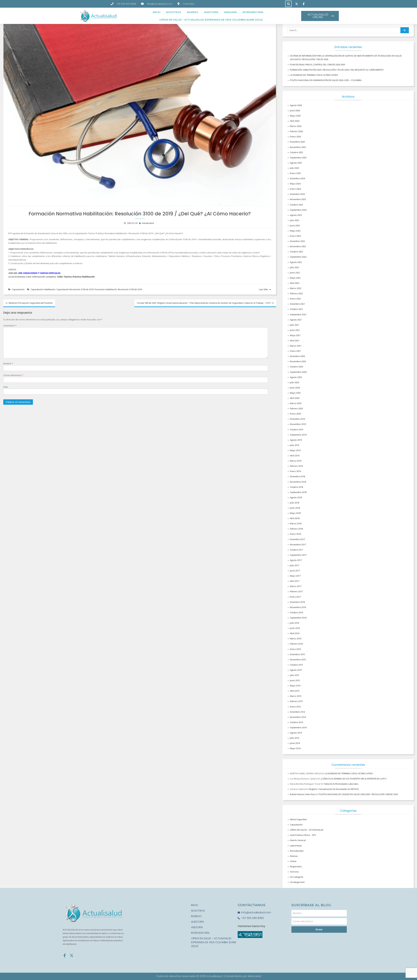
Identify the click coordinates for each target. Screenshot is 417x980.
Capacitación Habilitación (43, 289)
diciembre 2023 (297, 194)
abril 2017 (294, 581)
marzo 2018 (295, 523)
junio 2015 (295, 680)
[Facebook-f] (64, 955)
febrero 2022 (296, 293)
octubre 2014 (296, 722)
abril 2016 (294, 633)
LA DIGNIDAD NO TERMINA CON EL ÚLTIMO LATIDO (314, 74)
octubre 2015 (296, 664)
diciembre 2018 (297, 476)
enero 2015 (295, 706)
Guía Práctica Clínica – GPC (303, 835)
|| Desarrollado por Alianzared (242, 976)
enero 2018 (295, 533)
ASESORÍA (230, 12)
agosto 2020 (296, 377)
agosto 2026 (296, 105)
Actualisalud (148, 223)
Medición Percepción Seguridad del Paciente (31, 302)
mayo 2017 (295, 575)
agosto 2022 (296, 262)
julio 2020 (294, 382)
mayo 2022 (295, 277)
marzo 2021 (295, 345)
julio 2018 (294, 502)
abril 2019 (294, 455)
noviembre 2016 (298, 607)
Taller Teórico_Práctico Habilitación (76, 276)
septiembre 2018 (298, 492)
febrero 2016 (296, 643)
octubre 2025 (296, 152)
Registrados (296, 866)
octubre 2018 (296, 487)
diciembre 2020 (297, 356)
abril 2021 (294, 340)
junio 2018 (295, 507)
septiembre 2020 (298, 371)
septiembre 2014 (298, 727)
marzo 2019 (295, 460)
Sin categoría (296, 876)
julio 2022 (294, 267)
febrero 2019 (296, 466)
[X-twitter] (71, 955)
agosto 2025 (296, 162)
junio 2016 (295, 628)
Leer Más (263, 289)
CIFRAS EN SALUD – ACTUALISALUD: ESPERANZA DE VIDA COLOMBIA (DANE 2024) (211, 19)
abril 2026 (294, 120)
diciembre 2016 (297, 602)
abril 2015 (294, 690)
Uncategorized (297, 882)
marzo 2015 (295, 696)
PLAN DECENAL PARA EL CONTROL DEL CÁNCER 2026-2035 (317, 64)
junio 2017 (295, 570)
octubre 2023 (296, 204)
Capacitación (18, 289)
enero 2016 (295, 649)
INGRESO (192, 12)
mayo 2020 (295, 392)
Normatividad (296, 850)
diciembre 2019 (297, 418)
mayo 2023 (295, 230)
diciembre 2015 (297, 654)
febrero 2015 (296, 701)
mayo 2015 (295, 685)
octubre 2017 (296, 549)
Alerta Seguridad (298, 819)
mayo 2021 (295, 335)
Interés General (298, 840)
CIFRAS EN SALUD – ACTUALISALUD (306, 829)
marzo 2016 (295, 638)
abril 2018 (294, 518)
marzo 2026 (295, 126)
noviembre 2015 (298, 659)
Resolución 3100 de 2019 (130, 289)
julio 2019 (294, 445)
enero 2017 (295, 596)
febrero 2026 (296, 131)
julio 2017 (294, 565)
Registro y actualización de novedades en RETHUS (334, 789)
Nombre (8, 363)
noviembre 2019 (298, 424)
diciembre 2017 (297, 539)
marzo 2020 (295, 403)
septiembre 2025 (298, 157)
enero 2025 (295, 173)
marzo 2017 (295, 586)
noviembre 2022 (298, 246)
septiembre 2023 (298, 209)
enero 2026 (295, 136)
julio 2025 (294, 168)
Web (5, 386)
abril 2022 (294, 283)
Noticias (294, 856)
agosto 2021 (296, 319)
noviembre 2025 (298, 147)
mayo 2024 (295, 183)
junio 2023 (295, 225)
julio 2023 (294, 220)
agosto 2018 (296, 497)
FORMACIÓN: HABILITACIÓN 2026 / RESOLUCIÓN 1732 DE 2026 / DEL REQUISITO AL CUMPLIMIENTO (337, 69)
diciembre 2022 (297, 241)
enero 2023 (295, 235)
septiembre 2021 (298, 314)
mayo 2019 (295, 450)
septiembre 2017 (298, 554)
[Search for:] (348, 30)
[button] (288, 4)
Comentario (9, 325)
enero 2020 (295, 413)
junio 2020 (295, 387)
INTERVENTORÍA (253, 12)
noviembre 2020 (298, 361)
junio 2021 (295, 330)
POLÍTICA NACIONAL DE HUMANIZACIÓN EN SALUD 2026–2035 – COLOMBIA (325, 80)
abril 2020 (294, 398)
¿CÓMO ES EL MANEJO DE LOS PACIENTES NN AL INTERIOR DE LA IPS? (354, 778)
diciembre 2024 (297, 178)
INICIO (156, 12)
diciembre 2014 (297, 711)
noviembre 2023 (298, 199)
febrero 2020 (296, 408)
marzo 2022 (295, 288)
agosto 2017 (296, 560)
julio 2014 (294, 737)
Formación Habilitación (106, 289)
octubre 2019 (296, 429)
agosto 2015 (296, 669)
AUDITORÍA (211, 12)
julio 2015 (294, 675)
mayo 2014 (295, 748)
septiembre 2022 (298, 256)
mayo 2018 (295, 513)
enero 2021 (295, 350)
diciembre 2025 (297, 141)
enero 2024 (295, 188)
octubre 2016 (296, 612)
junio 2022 (295, 272)
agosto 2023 (296, 215)
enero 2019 (295, 471)
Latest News (296, 845)
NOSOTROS (173, 12)
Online (293, 861)
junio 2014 (295, 743)
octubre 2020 (296, 366)
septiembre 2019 (298, 434)
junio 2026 (295, 110)
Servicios (294, 871)
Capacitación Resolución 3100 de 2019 (75, 289)
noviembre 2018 (298, 481)
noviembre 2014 (298, 717)
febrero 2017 (296, 591)
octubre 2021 (296, 309)
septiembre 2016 (298, 617)
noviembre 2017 (298, 544)
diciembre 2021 (297, 303)
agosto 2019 (296, 439)
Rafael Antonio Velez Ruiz (302, 794)
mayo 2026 (295, 115)
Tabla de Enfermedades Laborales (341, 783)
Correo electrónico (13, 375)
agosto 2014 (296, 732)
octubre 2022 (296, 251)
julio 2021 (294, 324)
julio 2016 (294, 622)
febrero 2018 (296, 528)
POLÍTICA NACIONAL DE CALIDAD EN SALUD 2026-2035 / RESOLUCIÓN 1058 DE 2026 (358, 794)
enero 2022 (295, 298)
